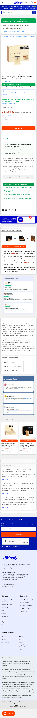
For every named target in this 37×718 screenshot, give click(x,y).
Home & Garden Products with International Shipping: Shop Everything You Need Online (18, 498)
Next (35, 438)
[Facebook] (3, 210)
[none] (19, 54)
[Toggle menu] (2, 2)
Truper (21, 642)
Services (3, 613)
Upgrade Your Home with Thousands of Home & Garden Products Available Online (18, 470)
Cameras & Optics (25, 608)
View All (21, 649)
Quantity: (5, 120)
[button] (18, 133)
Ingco (3, 648)
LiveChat (5, 584)
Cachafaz (18, 75)
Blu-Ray (3, 639)
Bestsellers (4, 607)
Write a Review (6, 81)
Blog (2, 622)
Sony (20, 639)
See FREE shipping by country (10, 103)
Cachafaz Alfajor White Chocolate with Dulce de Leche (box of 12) (8, 445)
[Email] (6, 210)
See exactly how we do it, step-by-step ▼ (14, 31)
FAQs (2, 610)
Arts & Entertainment (26, 600)
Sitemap (3, 625)
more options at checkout (16, 117)
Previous (2, 438)
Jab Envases (5, 642)
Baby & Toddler (24, 603)
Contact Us (4, 616)
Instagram (16, 684)
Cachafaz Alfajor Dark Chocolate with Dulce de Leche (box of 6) (27, 445)
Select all (6, 246)
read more (5, 479)
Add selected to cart (18, 246)
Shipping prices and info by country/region (17, 177)
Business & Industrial (26, 605)
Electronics (23, 611)
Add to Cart (9, 440)
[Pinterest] (15, 210)
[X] (12, 210)
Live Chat (4, 619)
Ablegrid (21, 636)
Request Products (6, 604)
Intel (2, 636)
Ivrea (2, 645)
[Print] (9, 210)
